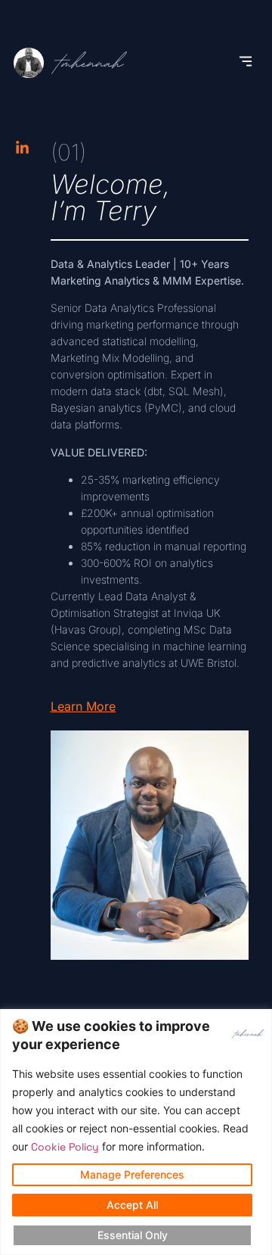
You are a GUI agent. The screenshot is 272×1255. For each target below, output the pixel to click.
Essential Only (132, 1235)
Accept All (132, 1204)
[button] (245, 62)
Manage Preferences (132, 1174)
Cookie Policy (65, 1147)
